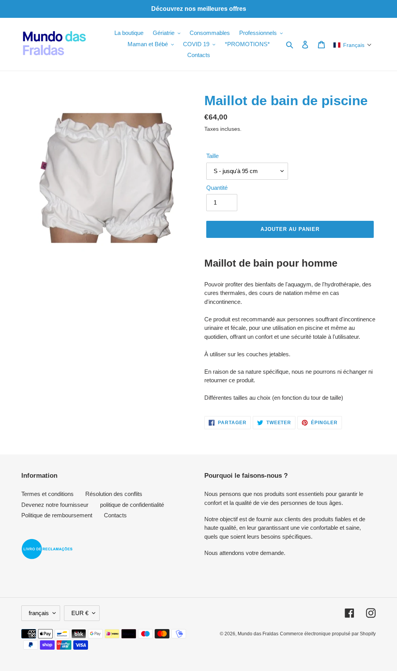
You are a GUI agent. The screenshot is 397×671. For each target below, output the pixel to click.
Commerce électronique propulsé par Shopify (328, 633)
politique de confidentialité (132, 504)
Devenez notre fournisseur (54, 504)
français (39, 613)
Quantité (217, 187)
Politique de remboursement (56, 515)
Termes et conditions (47, 494)
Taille (212, 156)
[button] (353, 45)
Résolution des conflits (113, 494)
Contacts (115, 515)
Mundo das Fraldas (258, 633)
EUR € (79, 613)
